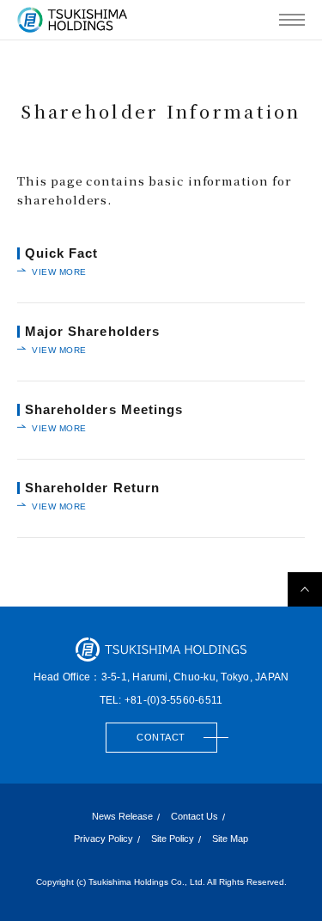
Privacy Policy (103, 839)
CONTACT (161, 737)
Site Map (230, 839)
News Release (122, 816)
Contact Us (194, 816)
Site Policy (172, 839)
